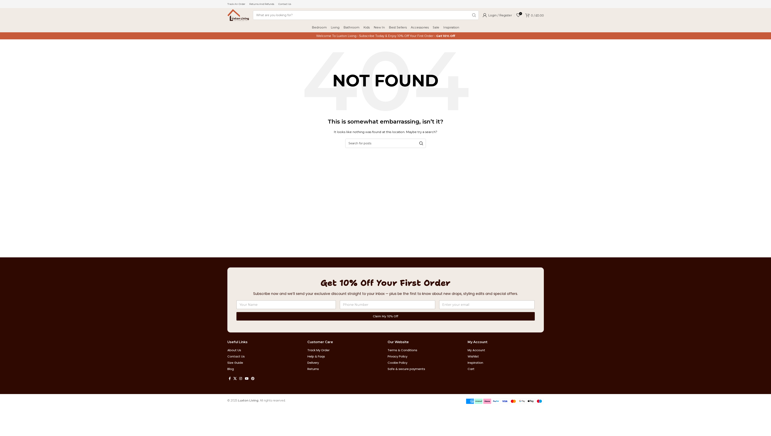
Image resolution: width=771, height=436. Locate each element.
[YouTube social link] (246, 378)
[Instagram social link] (240, 378)
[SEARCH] (474, 15)
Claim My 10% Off (385, 316)
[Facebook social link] (229, 378)
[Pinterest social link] (253, 378)
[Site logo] (238, 15)
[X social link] (235, 378)
